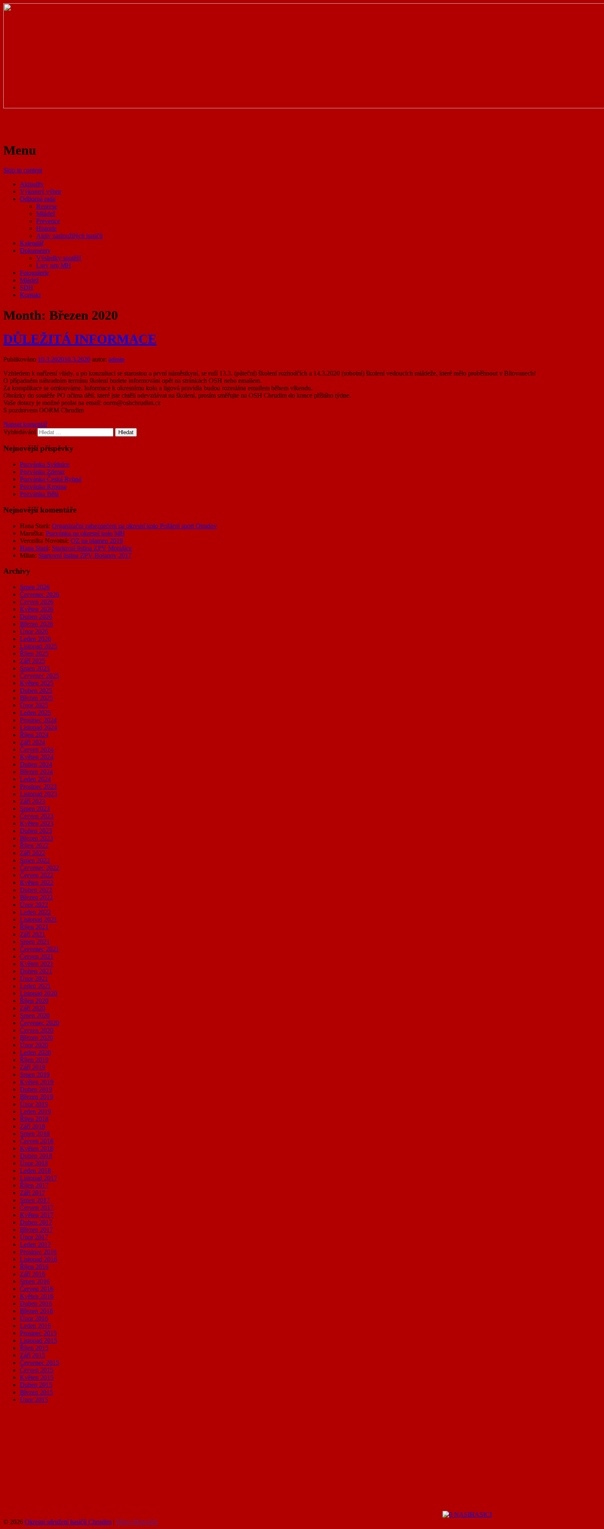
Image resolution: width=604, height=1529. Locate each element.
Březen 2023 (36, 838)
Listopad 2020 (38, 993)
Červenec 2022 (39, 867)
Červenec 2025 (39, 675)
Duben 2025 (36, 690)
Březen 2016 (36, 1310)
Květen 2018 (36, 1148)
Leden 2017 (35, 1244)
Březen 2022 (36, 897)
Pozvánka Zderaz (42, 471)
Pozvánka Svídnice (44, 464)
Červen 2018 (36, 1141)
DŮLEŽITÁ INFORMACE (80, 339)
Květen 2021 (36, 963)
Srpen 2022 (35, 860)
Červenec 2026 (39, 594)
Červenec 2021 (39, 948)
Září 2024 (32, 742)
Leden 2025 (35, 712)
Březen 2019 (36, 1096)
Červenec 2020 (39, 1022)
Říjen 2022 (34, 845)
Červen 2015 (36, 1369)
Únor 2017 (34, 1237)
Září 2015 (32, 1355)
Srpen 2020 (35, 1015)
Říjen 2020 (34, 1000)
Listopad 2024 (38, 727)
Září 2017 (32, 1192)
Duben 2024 (36, 764)
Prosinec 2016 (38, 1251)
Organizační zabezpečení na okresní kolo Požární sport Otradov (134, 525)
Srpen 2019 (35, 1074)
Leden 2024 (35, 779)
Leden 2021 (35, 985)
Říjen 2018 (34, 1118)
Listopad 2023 (38, 793)
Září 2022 (32, 852)
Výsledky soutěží (58, 257)
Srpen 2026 (35, 587)
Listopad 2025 (38, 646)
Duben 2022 (36, 889)
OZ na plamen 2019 (97, 540)
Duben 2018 (36, 1155)
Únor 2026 (34, 631)
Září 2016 (32, 1273)
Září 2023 (32, 801)
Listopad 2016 (38, 1259)
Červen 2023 (36, 816)
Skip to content (22, 170)
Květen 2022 (36, 882)
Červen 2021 (36, 956)
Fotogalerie (34, 272)
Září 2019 (32, 1067)
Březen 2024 (36, 771)
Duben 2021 (36, 971)
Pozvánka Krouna (43, 486)
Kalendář (32, 243)
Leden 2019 (35, 1111)
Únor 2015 (34, 1399)
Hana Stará (34, 548)
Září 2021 (32, 934)
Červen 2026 (36, 601)
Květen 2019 (36, 1081)
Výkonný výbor (40, 191)
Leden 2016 (35, 1325)
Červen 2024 (36, 749)
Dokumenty (35, 250)
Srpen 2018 (35, 1133)
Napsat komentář (25, 424)
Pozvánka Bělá (39, 493)
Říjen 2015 (34, 1347)
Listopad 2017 (38, 1177)
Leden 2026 (35, 638)
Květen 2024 (36, 756)
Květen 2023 (36, 823)
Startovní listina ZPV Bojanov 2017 (84, 555)
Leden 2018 (35, 1170)
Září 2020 (32, 1008)
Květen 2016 (36, 1296)
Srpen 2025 (35, 668)
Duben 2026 (36, 616)
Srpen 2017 (35, 1200)
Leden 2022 (35, 912)
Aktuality (32, 184)
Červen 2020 (36, 1030)
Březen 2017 (36, 1229)
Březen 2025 (36, 697)
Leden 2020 (35, 1052)
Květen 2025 (36, 683)
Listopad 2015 (38, 1340)
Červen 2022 (36, 875)
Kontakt (30, 294)
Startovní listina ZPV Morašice (92, 548)
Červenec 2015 (39, 1362)
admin (116, 359)
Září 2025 (32, 660)
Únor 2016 (34, 1318)
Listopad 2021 (38, 919)
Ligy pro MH (53, 265)
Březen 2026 (36, 623)
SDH (26, 287)
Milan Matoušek (137, 1521)
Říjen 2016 (34, 1266)
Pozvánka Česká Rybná (50, 479)
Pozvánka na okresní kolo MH (85, 533)
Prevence (48, 220)
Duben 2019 (36, 1089)
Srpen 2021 (35, 941)
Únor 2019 (34, 1104)
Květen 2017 (36, 1214)
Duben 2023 (36, 830)
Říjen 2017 (34, 1185)
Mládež (45, 213)
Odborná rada (37, 198)
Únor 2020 (34, 1044)
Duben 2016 (36, 1303)
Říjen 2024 (34, 734)
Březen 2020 (36, 1037)
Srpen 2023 (35, 808)
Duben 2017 (36, 1222)
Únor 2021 (34, 978)
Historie (46, 228)
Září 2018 (32, 1126)
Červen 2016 (36, 1288)
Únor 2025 (34, 705)
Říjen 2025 (34, 653)
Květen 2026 (36, 609)
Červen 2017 (36, 1207)
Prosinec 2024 (38, 719)
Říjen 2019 (34, 1059)
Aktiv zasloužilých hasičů (69, 235)
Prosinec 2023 (38, 786)
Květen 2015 (36, 1377)
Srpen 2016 (35, 1281)
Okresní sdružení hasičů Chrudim (98, 126)
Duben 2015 (36, 1384)
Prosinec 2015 (38, 1333)
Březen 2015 (36, 1392)
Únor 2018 (34, 1163)
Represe (46, 206)
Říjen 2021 (34, 926)
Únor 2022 (34, 904)
